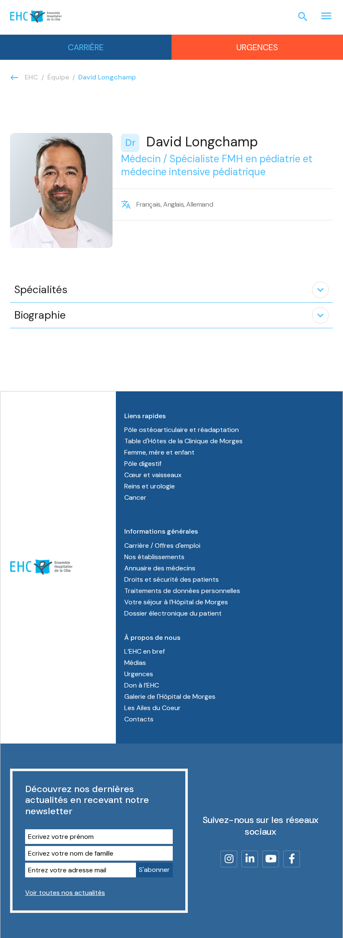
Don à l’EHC (141, 685)
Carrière (86, 47)
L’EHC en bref (144, 651)
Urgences (257, 47)
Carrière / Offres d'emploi (162, 545)
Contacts (139, 719)
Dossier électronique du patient (173, 613)
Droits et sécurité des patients (171, 579)
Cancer (135, 497)
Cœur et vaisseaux (153, 474)
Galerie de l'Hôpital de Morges (169, 696)
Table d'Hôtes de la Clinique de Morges (183, 441)
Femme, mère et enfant (159, 452)
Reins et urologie (149, 486)
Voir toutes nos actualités (65, 892)
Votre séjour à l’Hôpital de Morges (176, 602)
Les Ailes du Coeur (152, 707)
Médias (135, 662)
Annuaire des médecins (159, 568)
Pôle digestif (142, 463)
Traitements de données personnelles (182, 590)
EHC (31, 77)
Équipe (58, 77)
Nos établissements (154, 556)
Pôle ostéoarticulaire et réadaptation (181, 429)
